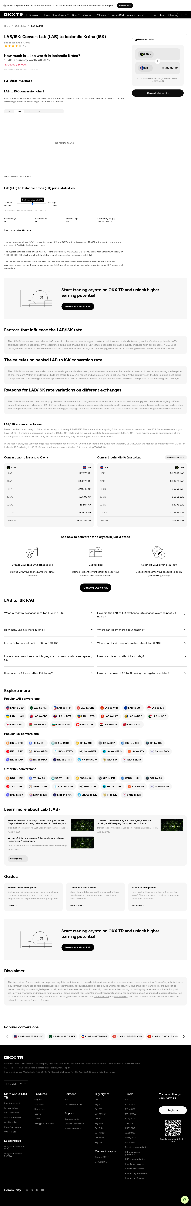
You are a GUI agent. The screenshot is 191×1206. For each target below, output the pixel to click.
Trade (47, 15)
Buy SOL (99, 1118)
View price (76, 905)
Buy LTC (99, 1142)
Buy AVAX (99, 1137)
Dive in (11, 905)
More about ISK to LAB (176, 457)
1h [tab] (9, 111)
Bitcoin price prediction (136, 1147)
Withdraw (101, 15)
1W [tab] (29, 111)
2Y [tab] (58, 111)
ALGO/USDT (131, 1133)
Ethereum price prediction (132, 1153)
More (140, 15)
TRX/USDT (130, 1123)
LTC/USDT (130, 1142)
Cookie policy (10, 1122)
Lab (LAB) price (23, 230)
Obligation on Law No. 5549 (15, 1147)
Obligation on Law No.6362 (13, 1154)
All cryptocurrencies (44, 1123)
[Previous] (7, 1036)
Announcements (73, 1128)
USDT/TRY (130, 1099)
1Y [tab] (49, 111)
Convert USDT (102, 1157)
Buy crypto (39, 1109)
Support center (72, 1119)
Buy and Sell (118, 15)
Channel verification (74, 1123)
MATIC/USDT (131, 1114)
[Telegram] (32, 1190)
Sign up (173, 15)
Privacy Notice (11, 1108)
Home (7, 26)
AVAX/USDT (131, 1137)
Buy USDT (100, 1099)
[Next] (184, 1036)
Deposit (87, 15)
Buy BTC (99, 1104)
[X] (27, 1190)
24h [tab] (19, 111)
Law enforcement (13, 1117)
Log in (163, 15)
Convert (131, 15)
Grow (74, 15)
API (66, 1099)
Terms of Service (39, 1000)
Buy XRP (99, 1123)
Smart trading (59, 15)
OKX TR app (10, 1132)
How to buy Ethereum (136, 1173)
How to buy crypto (134, 1164)
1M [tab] (38, 111)
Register (172, 1110)
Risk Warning (121, 996)
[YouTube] (42, 1190)
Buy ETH (99, 1109)
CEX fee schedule (73, 1104)
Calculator (20, 26)
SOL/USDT (130, 1118)
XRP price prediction (135, 1159)
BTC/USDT (130, 1104)
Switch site (125, 5)
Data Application (12, 1127)
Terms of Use (101, 996)
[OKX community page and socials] (47, 1190)
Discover (34, 15)
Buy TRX (99, 1128)
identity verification (93, 571)
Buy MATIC (100, 1114)
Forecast (137, 905)
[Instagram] (37, 1190)
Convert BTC (101, 1162)
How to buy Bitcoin (134, 1168)
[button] (155, 15)
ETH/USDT (130, 1109)
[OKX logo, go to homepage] (13, 15)
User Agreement (12, 1103)
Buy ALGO (100, 1133)
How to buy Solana (134, 1178)
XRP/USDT (130, 1128)
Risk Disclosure (11, 1112)
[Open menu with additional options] (185, 15)
